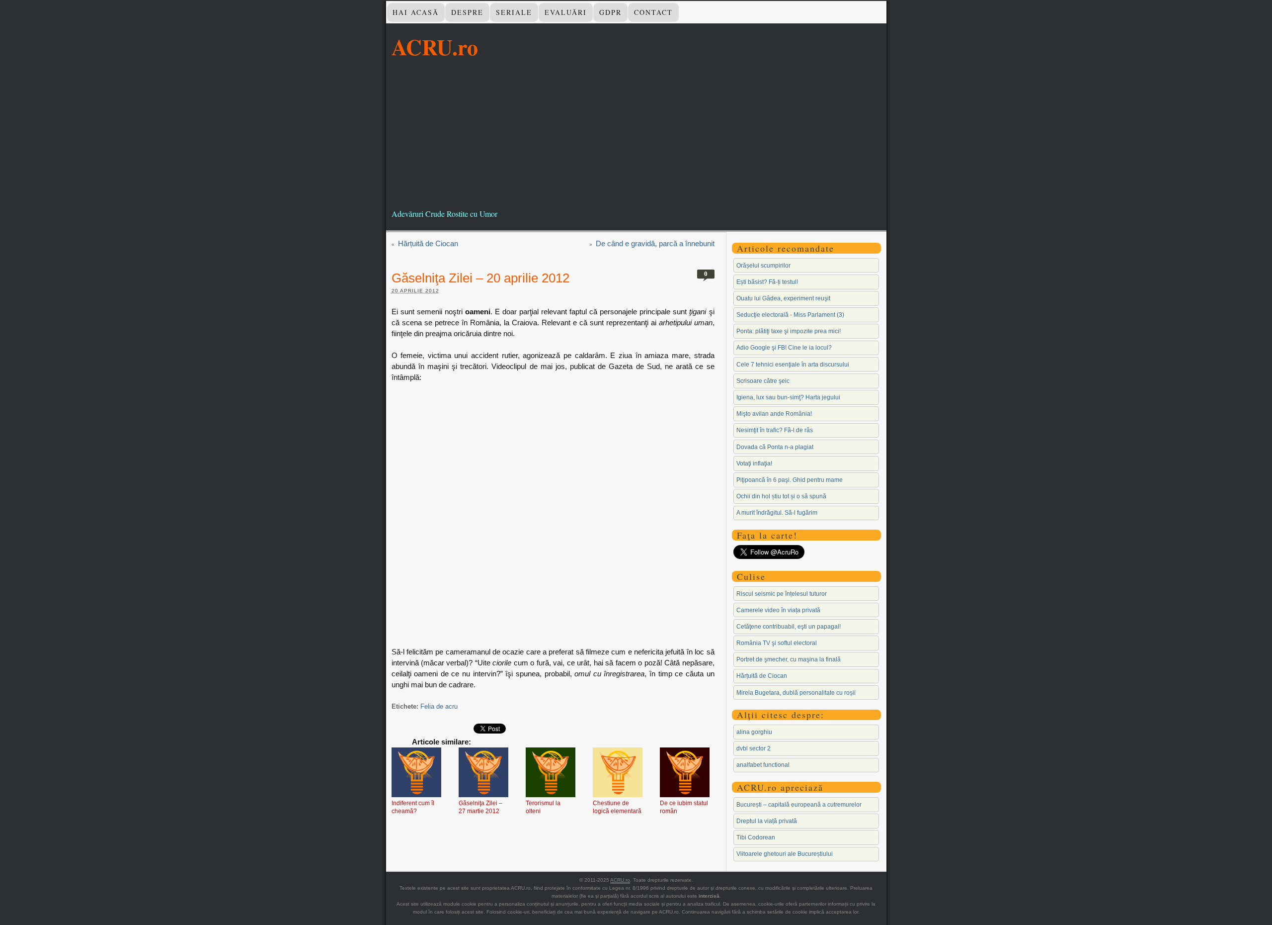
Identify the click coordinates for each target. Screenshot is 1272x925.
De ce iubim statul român (684, 807)
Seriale (514, 12)
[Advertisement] (636, 133)
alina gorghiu (754, 732)
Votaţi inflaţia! (754, 463)
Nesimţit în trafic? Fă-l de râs (774, 430)
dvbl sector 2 (753, 748)
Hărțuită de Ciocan (428, 243)
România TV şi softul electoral (776, 643)
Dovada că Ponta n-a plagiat (774, 447)
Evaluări (566, 12)
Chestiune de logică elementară (617, 807)
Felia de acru (439, 706)
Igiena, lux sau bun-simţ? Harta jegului (788, 397)
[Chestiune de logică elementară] (617, 773)
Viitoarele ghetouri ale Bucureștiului (784, 853)
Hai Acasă (416, 12)
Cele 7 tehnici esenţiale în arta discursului (792, 364)
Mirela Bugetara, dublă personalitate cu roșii (796, 692)
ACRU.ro (435, 47)
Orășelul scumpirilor (763, 265)
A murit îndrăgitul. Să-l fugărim (776, 512)
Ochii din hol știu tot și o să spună (781, 496)
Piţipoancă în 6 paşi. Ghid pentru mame (789, 479)
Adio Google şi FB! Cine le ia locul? (784, 347)
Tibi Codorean (755, 837)
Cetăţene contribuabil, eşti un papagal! (788, 626)
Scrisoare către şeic (763, 380)
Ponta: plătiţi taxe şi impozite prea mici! (788, 331)
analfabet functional (763, 764)
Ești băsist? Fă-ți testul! (767, 281)
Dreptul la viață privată (766, 821)
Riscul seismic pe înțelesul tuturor (781, 593)
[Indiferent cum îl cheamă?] (416, 773)
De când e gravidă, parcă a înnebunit (655, 243)
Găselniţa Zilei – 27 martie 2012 (480, 807)
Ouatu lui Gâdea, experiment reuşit (783, 298)
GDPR (610, 12)
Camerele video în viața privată (778, 610)
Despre (467, 12)
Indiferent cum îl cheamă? (413, 807)
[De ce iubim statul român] (685, 773)
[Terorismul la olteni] (550, 773)
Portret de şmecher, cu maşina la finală (788, 659)
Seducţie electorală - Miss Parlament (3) (790, 314)
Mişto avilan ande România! (774, 413)
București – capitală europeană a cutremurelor (799, 804)
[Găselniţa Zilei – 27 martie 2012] (483, 773)
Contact (653, 12)
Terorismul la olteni (543, 807)
